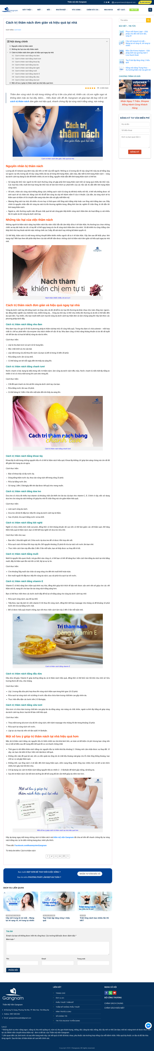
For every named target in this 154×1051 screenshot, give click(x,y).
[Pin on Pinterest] (60, 856)
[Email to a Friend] (56, 856)
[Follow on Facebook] (104, 2)
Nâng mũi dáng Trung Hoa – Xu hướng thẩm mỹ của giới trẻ (138, 69)
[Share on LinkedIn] (64, 856)
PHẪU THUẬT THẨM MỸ (65, 1002)
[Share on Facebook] (47, 856)
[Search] (150, 10)
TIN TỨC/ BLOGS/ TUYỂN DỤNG (68, 1021)
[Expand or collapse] (107, 41)
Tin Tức (134, 10)
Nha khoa (108, 10)
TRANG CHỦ (60, 993)
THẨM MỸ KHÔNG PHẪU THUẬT (68, 1007)
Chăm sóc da (92, 10)
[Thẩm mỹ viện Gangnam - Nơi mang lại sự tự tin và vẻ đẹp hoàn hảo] (10, 9)
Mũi (48, 10)
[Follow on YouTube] (108, 2)
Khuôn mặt (61, 10)
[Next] (112, 908)
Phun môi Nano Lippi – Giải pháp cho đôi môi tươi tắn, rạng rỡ (137, 34)
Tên (7, 959)
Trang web (81, 959)
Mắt (39, 10)
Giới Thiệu (26, 10)
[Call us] (110, 993)
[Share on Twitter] (52, 856)
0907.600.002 (145, 2)
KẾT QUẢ (121, 10)
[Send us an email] (106, 2)
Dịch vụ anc (60, 998)
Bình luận (10, 939)
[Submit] (148, 20)
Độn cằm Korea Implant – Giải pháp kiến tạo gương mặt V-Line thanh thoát (138, 53)
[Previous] (3, 908)
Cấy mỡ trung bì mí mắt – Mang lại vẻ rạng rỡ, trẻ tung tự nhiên (138, 43)
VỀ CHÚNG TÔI (61, 1016)
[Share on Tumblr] (68, 856)
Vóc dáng (76, 10)
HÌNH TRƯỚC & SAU (63, 1011)
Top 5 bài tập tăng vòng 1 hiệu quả (138, 61)
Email (44, 959)
